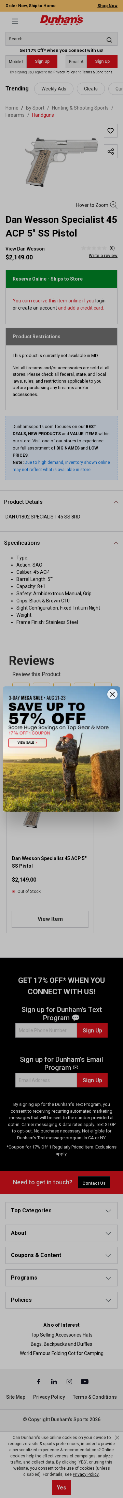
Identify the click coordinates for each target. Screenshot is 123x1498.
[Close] (112, 694)
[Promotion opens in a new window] (61, 749)
